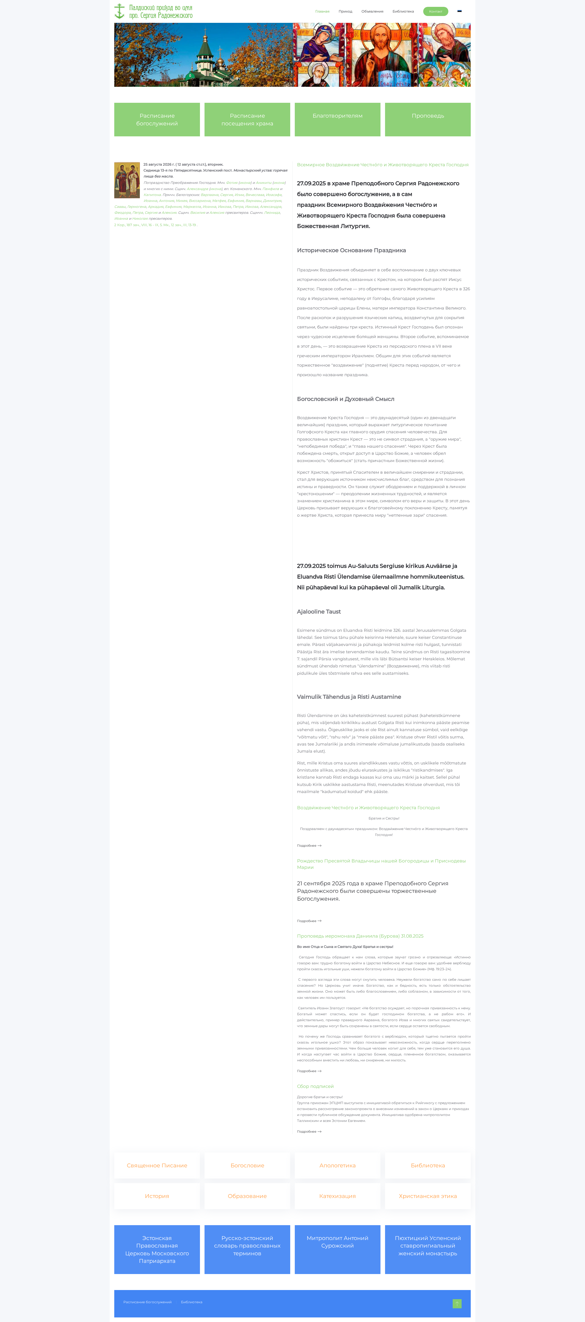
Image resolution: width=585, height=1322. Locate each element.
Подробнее (306, 845)
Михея (181, 200)
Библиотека (403, 11)
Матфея (219, 200)
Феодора (122, 212)
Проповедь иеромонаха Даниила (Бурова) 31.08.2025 (360, 936)
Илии (239, 195)
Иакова (224, 206)
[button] (457, 1303)
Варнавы (253, 200)
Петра (238, 206)
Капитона (152, 195)
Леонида (272, 212)
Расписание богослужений (147, 1302)
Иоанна (150, 200)
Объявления (372, 11)
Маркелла (192, 206)
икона (244, 182)
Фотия (231, 182)
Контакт (435, 11)
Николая (140, 218)
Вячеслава (254, 195)
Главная (322, 11)
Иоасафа (274, 195)
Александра (197, 189)
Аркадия (155, 206)
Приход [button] (345, 11)
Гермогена (136, 206)
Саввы (120, 206)
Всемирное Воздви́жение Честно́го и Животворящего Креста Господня (383, 164)
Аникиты (263, 182)
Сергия (226, 195)
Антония (166, 200)
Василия (197, 212)
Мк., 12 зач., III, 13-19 (179, 225)
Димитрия (272, 200)
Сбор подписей (315, 1086)
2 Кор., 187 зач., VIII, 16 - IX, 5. (138, 225)
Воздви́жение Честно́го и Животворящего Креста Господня (368, 807)
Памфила (270, 189)
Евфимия (235, 200)
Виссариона (199, 200)
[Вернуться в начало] (153, 11)
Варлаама (209, 195)
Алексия (169, 212)
